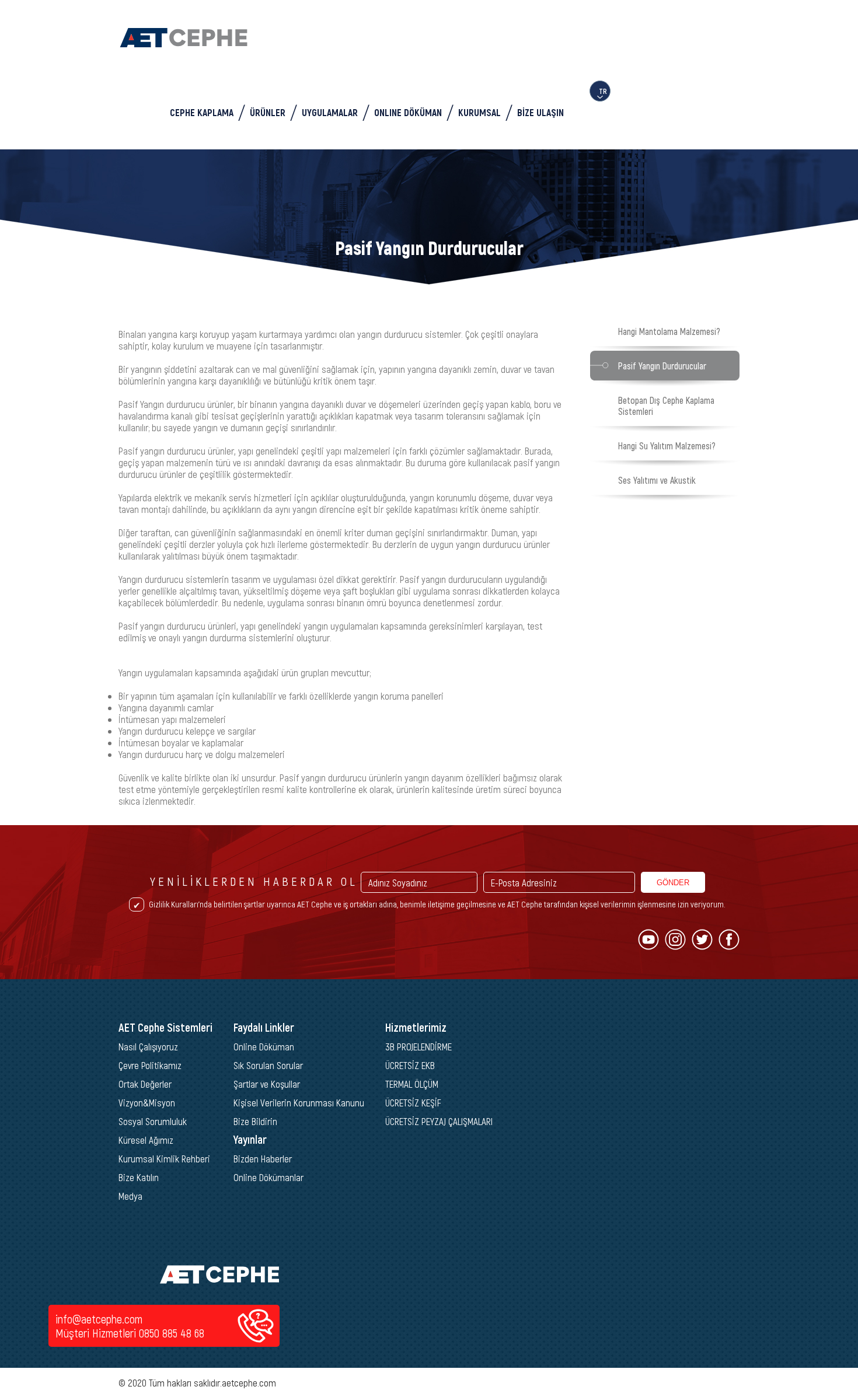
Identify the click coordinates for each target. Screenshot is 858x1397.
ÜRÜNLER (267, 112)
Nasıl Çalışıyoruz (148, 1046)
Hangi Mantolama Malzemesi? (669, 331)
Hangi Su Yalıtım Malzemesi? (667, 445)
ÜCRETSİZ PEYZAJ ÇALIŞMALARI (439, 1121)
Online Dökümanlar (268, 1177)
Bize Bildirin (255, 1121)
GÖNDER (673, 882)
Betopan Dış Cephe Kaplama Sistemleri (666, 405)
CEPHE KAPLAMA (201, 112)
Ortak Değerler (145, 1083)
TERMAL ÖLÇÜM (411, 1083)
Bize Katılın (138, 1177)
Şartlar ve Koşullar (266, 1083)
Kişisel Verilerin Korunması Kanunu (298, 1102)
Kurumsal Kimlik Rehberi (164, 1158)
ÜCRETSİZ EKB (410, 1065)
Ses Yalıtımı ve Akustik (657, 480)
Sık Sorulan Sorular (268, 1065)
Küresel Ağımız (145, 1139)
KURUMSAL (479, 112)
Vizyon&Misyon (146, 1102)
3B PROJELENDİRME (418, 1046)
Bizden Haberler (262, 1158)
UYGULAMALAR (330, 112)
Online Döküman (263, 1046)
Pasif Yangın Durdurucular (662, 365)
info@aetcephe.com (98, 1319)
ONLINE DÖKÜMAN (408, 112)
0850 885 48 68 (171, 1333)
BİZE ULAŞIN (540, 112)
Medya (130, 1196)
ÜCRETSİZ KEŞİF (413, 1102)
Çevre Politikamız (150, 1065)
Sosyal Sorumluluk (152, 1121)
